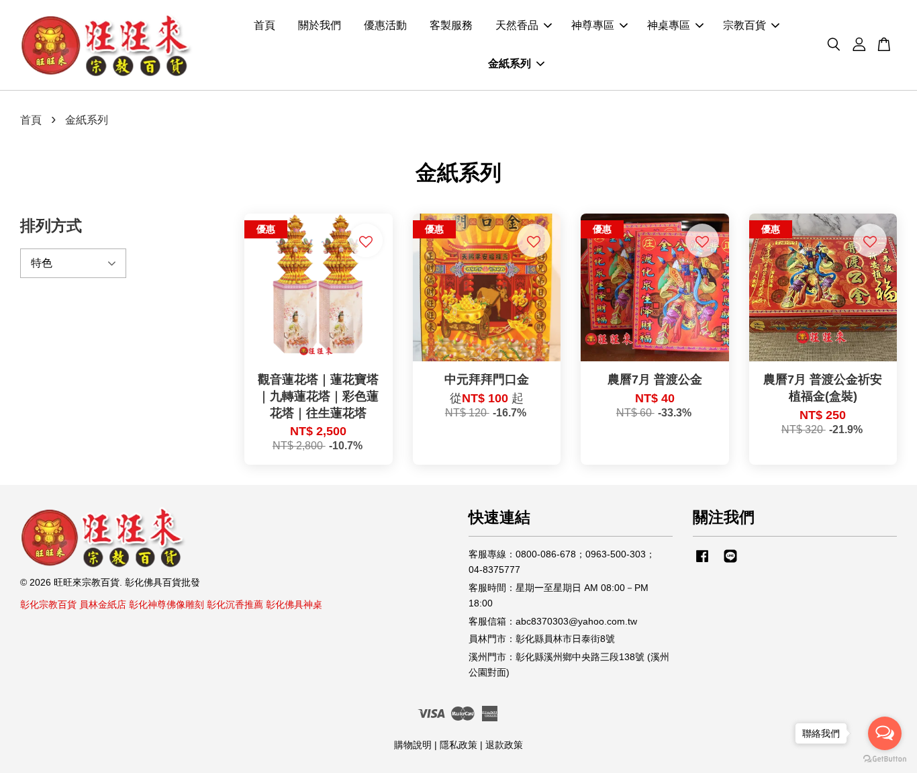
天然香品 (516, 26)
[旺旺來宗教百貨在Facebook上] (702, 562)
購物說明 (413, 745)
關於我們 (319, 26)
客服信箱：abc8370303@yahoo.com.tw (553, 622)
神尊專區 (592, 26)
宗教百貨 (744, 26)
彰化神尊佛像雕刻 (166, 605)
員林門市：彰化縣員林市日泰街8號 (542, 639)
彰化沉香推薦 (235, 605)
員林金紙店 (102, 605)
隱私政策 (458, 745)
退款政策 (504, 745)
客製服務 (451, 26)
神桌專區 (668, 26)
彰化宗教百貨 (48, 605)
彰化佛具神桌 (294, 605)
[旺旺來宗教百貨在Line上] (730, 562)
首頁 (264, 26)
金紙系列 (509, 64)
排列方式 (51, 225)
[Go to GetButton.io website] (884, 759)
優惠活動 (385, 26)
